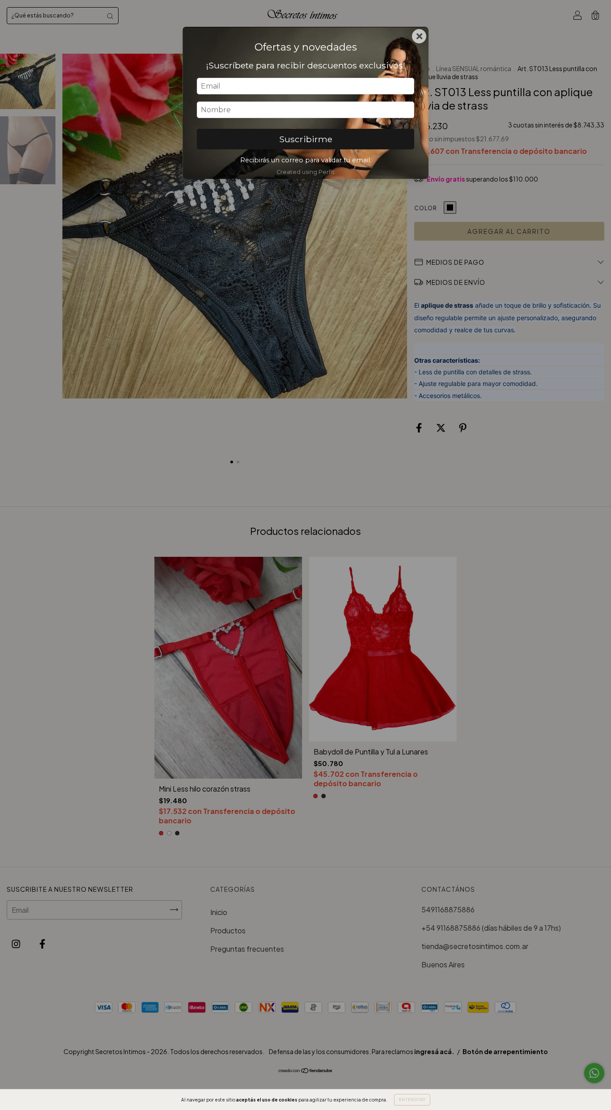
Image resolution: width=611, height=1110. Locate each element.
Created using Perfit (305, 172)
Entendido (412, 1099)
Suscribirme (305, 139)
